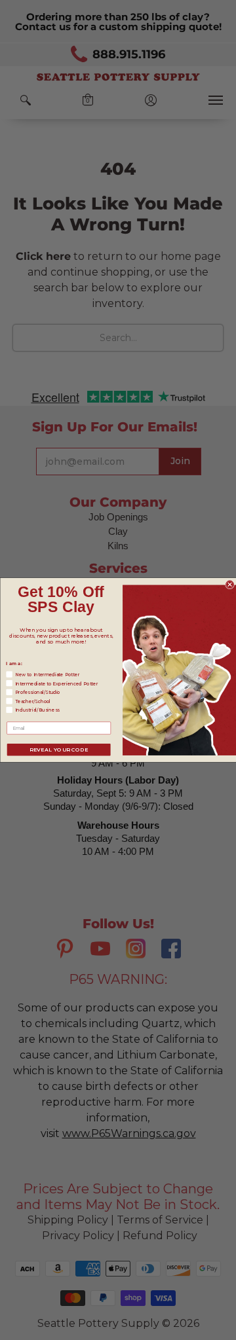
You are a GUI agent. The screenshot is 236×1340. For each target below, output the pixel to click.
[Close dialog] (229, 585)
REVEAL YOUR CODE (58, 749)
